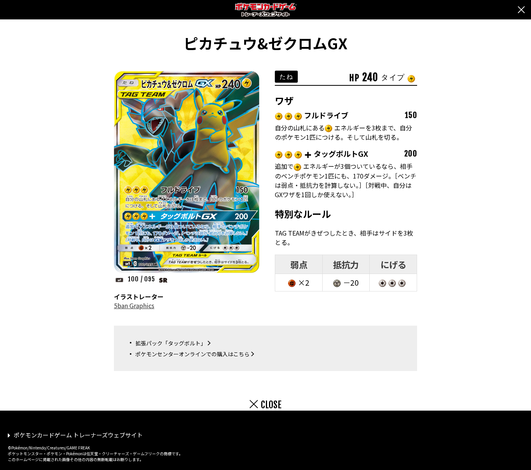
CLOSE (271, 405)
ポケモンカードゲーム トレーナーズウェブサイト (78, 435)
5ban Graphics (134, 305)
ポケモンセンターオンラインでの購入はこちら (192, 354)
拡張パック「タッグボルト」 (170, 343)
